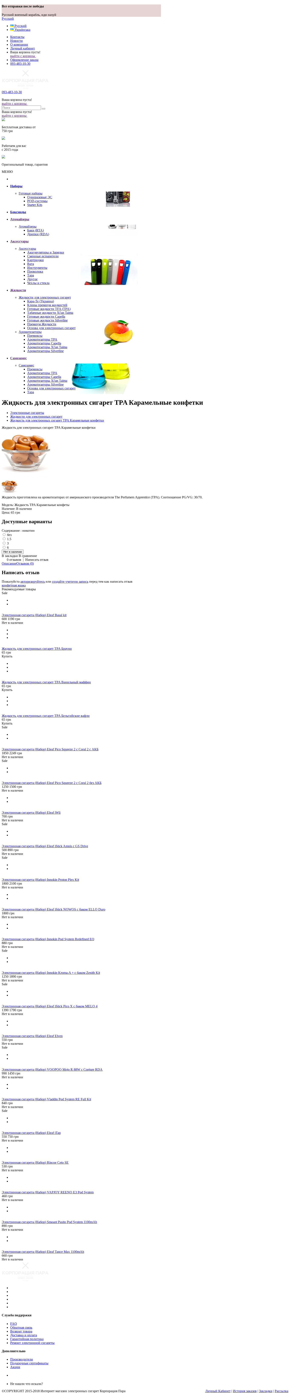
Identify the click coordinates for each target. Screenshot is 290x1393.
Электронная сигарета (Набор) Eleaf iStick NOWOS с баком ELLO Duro (53, 909)
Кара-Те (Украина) (40, 301)
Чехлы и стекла (38, 283)
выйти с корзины (23, 56)
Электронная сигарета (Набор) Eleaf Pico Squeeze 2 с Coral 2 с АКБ (50, 749)
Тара (30, 275)
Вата (30, 264)
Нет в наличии (12, 623)
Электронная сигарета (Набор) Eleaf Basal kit (34, 615)
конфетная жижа (14, 585)
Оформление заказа (24, 60)
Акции (15, 1367)
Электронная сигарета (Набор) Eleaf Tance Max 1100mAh (43, 1251)
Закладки (265, 1391)
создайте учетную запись (70, 581)
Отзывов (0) (25, 563)
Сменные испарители (43, 256)
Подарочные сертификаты (29, 1363)
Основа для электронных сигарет (51, 328)
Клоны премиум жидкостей (47, 305)
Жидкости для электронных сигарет (45, 297)
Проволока (35, 271)
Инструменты (37, 267)
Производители (21, 1359)
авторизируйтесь (32, 581)
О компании (19, 44)
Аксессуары (27, 248)
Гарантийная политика (27, 1339)
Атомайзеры (28, 226)
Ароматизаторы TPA (42, 339)
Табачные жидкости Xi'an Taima (50, 312)
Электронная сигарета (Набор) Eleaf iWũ (31, 812)
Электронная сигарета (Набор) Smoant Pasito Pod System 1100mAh (49, 1222)
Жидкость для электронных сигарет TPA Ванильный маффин (46, 682)
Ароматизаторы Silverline (45, 351)
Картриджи (35, 260)
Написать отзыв (36, 559)
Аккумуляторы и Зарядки (45, 252)
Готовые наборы (30, 193)
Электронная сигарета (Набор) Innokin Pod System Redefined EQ (48, 939)
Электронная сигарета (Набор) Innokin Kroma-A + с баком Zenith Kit (51, 972)
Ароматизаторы (30, 332)
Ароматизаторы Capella (44, 343)
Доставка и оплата (23, 1335)
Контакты (17, 37)
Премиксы (34, 335)
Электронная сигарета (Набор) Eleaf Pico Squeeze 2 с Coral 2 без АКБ (51, 783)
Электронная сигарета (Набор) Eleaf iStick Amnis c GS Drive (45, 846)
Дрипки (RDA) (38, 234)
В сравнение (28, 556)
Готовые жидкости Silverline (47, 320)
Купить (7, 656)
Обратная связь (21, 1327)
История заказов (245, 1391)
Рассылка (281, 1391)
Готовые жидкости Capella (46, 316)
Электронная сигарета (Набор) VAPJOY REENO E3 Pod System (48, 1192)
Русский (8, 18)
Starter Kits (34, 205)
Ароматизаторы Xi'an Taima (47, 347)
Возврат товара (21, 1331)
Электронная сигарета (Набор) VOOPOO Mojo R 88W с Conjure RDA (52, 1069)
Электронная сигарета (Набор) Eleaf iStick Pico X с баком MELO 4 (49, 1006)
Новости (16, 40)
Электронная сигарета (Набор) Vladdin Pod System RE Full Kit (46, 1099)
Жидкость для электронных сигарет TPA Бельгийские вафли (46, 716)
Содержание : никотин (18, 530)
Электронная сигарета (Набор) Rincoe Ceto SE (35, 1162)
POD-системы (37, 201)
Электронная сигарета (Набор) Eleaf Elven (32, 1036)
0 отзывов (14, 559)
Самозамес (26, 365)
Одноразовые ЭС (39, 197)
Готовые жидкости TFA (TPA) (48, 309)
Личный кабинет (22, 48)
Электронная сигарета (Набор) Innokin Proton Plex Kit (40, 879)
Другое (32, 279)
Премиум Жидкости (41, 324)
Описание (9, 563)
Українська (22, 29)
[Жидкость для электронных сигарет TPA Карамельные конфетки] (26, 477)
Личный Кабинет (218, 1391)
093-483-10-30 (20, 63)
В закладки (10, 556)
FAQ (13, 1323)
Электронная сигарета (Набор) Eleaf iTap (31, 1133)
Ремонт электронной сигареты (32, 1343)
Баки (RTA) (35, 230)
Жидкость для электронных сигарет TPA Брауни (37, 648)
